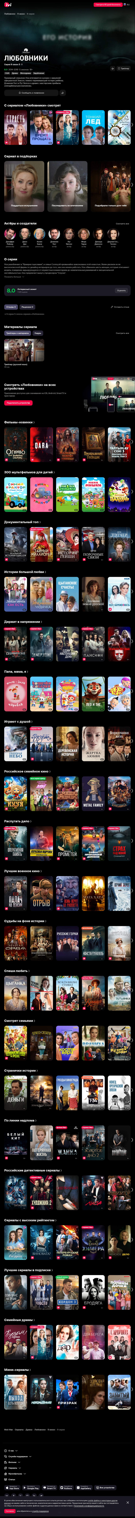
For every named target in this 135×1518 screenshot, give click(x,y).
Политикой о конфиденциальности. (89, 1506)
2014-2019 (13, 69)
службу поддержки (40, 1511)
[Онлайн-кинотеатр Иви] (8, 5)
